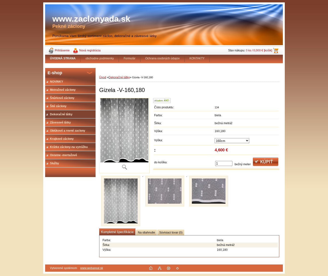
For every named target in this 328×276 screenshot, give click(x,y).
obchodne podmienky (99, 58)
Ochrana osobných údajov (162, 58)
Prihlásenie (62, 50)
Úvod (102, 77)
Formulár (129, 58)
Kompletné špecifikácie (117, 232)
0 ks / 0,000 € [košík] (259, 50)
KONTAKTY (197, 58)
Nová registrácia (90, 50)
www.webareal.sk (91, 268)
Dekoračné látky (119, 77)
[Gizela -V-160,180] (124, 135)
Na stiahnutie (146, 232)
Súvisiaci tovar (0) (170, 232)
